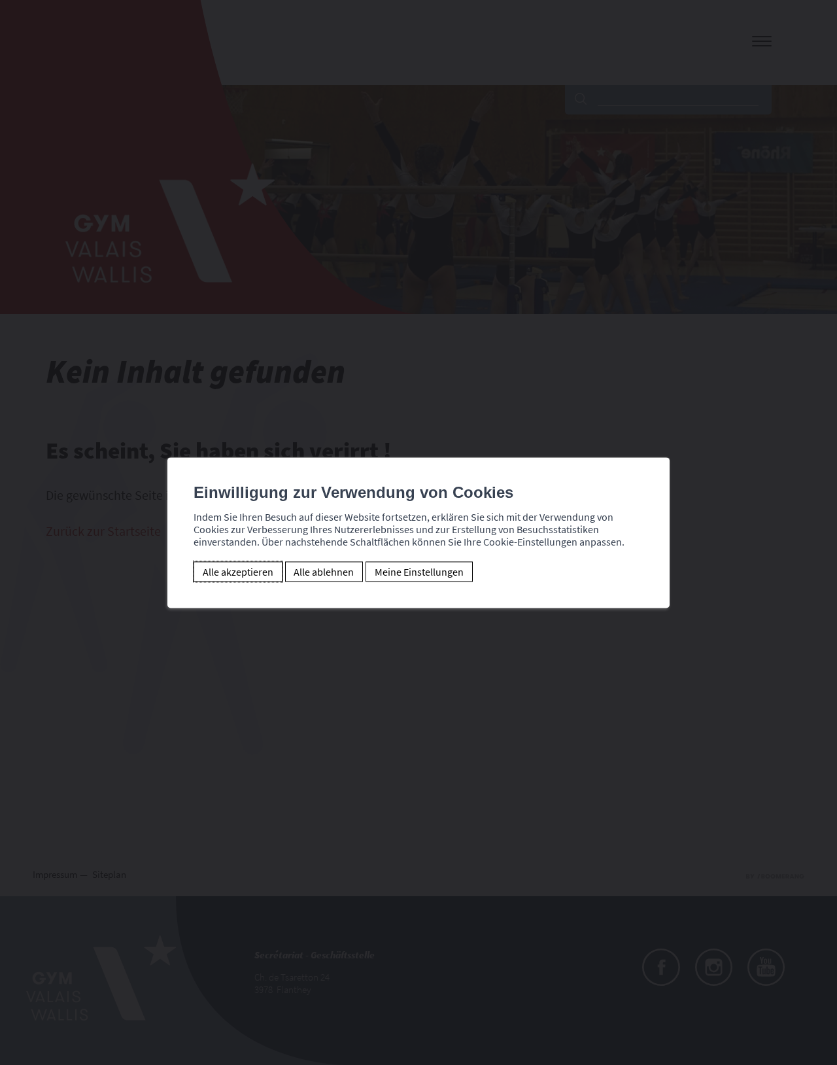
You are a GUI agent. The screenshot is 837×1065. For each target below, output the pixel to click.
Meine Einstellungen (419, 571)
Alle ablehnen (324, 571)
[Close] (658, 443)
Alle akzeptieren (238, 571)
